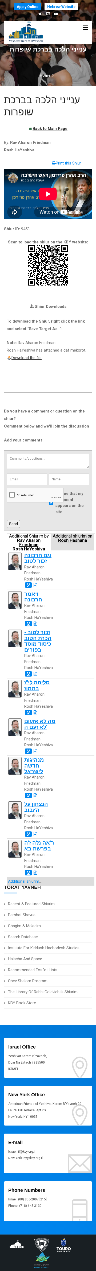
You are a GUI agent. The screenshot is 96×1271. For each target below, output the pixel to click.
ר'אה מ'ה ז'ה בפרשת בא (39, 846)
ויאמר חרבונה (33, 597)
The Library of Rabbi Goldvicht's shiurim (43, 991)
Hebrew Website (61, 7)
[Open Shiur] (35, 585)
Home (45, 75)
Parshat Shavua (21, 914)
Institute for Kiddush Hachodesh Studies (43, 947)
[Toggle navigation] (85, 27)
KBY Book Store (22, 1002)
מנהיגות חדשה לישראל (34, 766)
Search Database (23, 936)
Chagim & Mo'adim (24, 925)
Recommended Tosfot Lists (32, 969)
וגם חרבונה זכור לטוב (37, 558)
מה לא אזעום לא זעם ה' (39, 724)
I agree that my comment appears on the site (69, 502)
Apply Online (27, 7)
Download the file (26, 357)
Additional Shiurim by (29, 542)
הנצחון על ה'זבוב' (36, 807)
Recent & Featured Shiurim (31, 903)
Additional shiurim (23, 881)
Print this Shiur (68, 163)
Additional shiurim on (72, 538)
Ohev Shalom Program (27, 980)
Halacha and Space (25, 958)
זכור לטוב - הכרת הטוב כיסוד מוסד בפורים (37, 641)
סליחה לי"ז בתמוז (37, 685)
